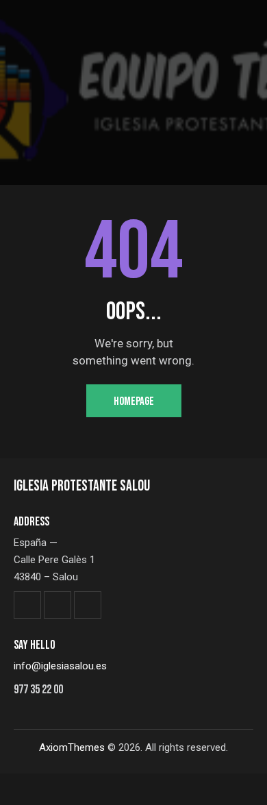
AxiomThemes (72, 747)
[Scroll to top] (244, 782)
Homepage (134, 401)
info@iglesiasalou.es (60, 666)
